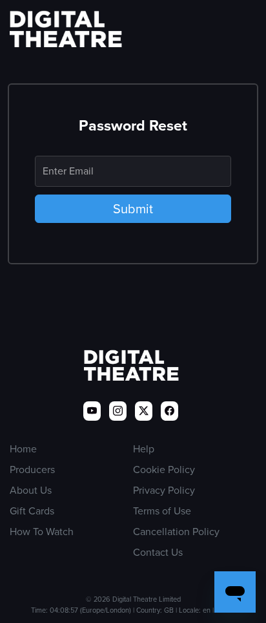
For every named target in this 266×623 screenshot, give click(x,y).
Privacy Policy (164, 490)
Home (23, 448)
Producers (32, 469)
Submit (133, 208)
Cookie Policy (164, 469)
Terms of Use (162, 510)
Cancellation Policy (176, 531)
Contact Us (158, 552)
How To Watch (42, 531)
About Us (31, 490)
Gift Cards (32, 510)
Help (143, 448)
